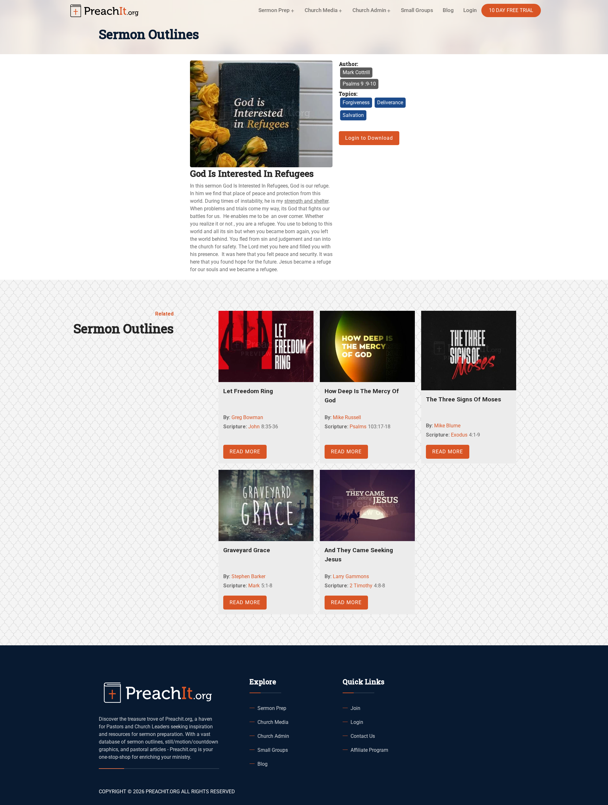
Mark (254, 586)
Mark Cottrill (356, 72)
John (254, 427)
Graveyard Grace (246, 550)
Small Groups (417, 10)
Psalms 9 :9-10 (359, 84)
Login (357, 722)
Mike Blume (447, 426)
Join (355, 708)
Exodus (459, 435)
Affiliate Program (369, 750)
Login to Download (369, 138)
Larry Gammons (351, 576)
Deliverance (390, 102)
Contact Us (363, 736)
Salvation (353, 115)
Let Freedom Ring (248, 391)
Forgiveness (356, 102)
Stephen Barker (248, 576)
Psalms (358, 427)
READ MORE (245, 452)
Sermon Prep (271, 708)
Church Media (272, 722)
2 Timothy (361, 586)
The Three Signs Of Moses (463, 399)
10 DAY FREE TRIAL (511, 10)
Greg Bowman (247, 417)
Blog (448, 10)
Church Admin (273, 736)
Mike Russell (347, 417)
